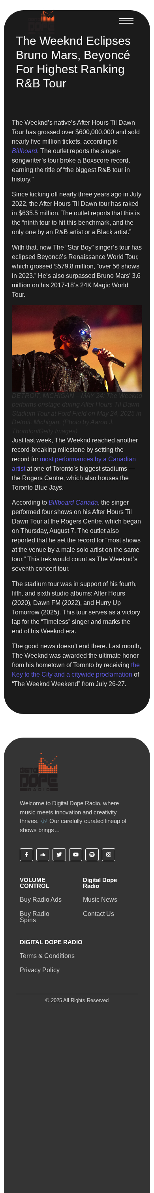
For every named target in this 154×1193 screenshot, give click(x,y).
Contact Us (98, 913)
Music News (100, 899)
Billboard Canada (73, 502)
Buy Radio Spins (34, 916)
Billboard (24, 151)
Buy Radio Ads (41, 899)
